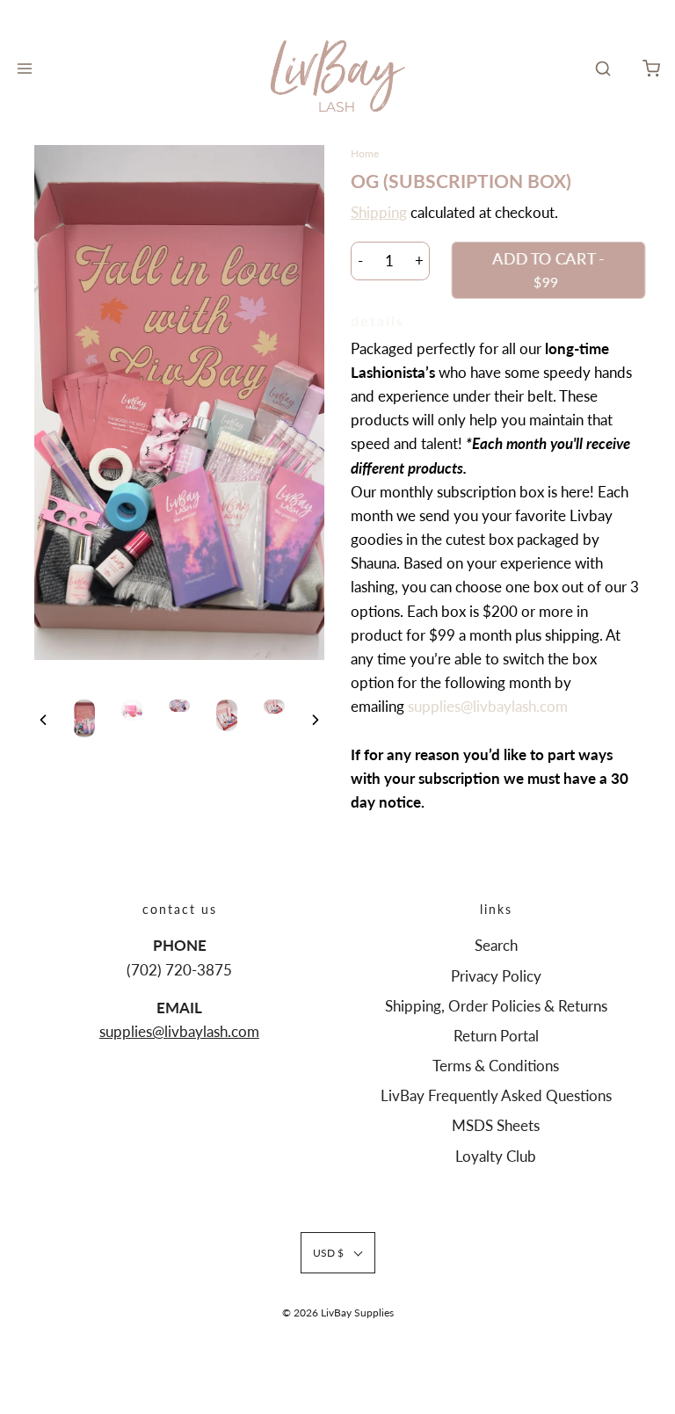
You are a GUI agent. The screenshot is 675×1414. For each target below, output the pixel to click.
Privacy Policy (496, 976)
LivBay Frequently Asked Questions (496, 1095)
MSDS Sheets (496, 1125)
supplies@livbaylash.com (488, 706)
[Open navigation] (24, 68)
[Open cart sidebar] (651, 68)
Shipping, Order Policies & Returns (496, 1006)
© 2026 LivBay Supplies (338, 1312)
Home (365, 153)
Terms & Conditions (495, 1065)
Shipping (379, 212)
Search (496, 945)
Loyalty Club (495, 1156)
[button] (43, 719)
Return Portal (496, 1035)
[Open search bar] (602, 68)
